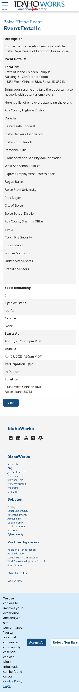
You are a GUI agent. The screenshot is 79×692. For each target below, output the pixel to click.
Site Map (12, 491)
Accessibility (14, 518)
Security (12, 530)
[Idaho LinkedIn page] (18, 438)
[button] (5, 5)
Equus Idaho (14, 565)
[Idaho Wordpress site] (40, 438)
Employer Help (15, 476)
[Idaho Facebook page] (10, 438)
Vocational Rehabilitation (21, 549)
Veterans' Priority (17, 514)
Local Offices (14, 580)
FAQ (9, 468)
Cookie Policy (15, 522)
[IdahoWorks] (39, 5)
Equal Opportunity (17, 510)
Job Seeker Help (16, 472)
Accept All (36, 642)
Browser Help (15, 480)
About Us (12, 464)
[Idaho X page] (33, 438)
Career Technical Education (23, 557)
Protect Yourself (16, 484)
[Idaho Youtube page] (26, 438)
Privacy (11, 507)
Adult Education (16, 553)
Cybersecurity (15, 534)
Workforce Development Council (26, 561)
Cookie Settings (16, 526)
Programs (13, 487)
